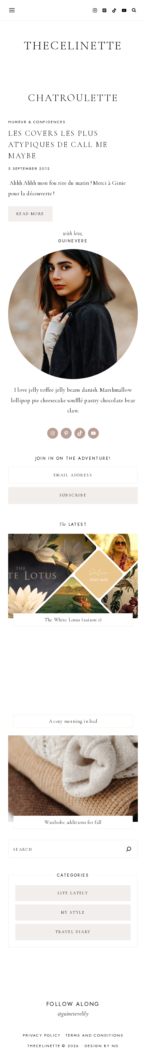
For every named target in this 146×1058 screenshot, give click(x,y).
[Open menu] (12, 10)
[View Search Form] (134, 10)
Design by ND (101, 1045)
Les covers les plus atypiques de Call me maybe (58, 144)
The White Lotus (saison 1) (73, 620)
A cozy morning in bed (73, 721)
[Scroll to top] (134, 1039)
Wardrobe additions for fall (72, 822)
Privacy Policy (42, 1035)
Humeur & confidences (36, 122)
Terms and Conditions (95, 1035)
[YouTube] (124, 10)
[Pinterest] (104, 10)
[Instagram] (94, 10)
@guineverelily (72, 1013)
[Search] (128, 849)
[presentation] (73, 576)
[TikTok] (114, 10)
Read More (34, 216)
